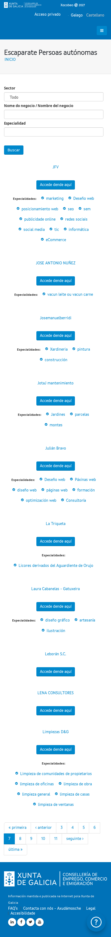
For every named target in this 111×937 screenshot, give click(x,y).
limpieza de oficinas (37, 784)
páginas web (57, 490)
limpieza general (36, 794)
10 (43, 839)
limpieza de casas (75, 794)
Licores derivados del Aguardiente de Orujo (56, 566)
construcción (56, 360)
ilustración (56, 631)
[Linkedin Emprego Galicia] (12, 922)
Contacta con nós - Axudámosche (52, 909)
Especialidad (15, 123)
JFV (56, 167)
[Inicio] (44, 5)
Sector (9, 88)
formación (86, 490)
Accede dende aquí (55, 185)
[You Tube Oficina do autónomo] (40, 922)
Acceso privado (47, 14)
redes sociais (76, 219)
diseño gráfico (57, 620)
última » (15, 850)
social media (34, 230)
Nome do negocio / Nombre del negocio (38, 105)
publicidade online (40, 219)
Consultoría (76, 501)
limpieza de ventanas (56, 805)
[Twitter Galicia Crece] (30, 922)
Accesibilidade (23, 913)
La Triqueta (55, 524)
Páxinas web (85, 480)
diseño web (27, 490)
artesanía (87, 620)
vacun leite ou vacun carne (70, 295)
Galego (76, 15)
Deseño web (83, 199)
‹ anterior (43, 828)
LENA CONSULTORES (55, 693)
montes (56, 425)
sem (87, 209)
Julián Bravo (55, 448)
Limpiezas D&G (56, 732)
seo (71, 209)
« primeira (17, 828)
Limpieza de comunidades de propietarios (56, 774)
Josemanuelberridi (55, 318)
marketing (55, 199)
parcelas (82, 415)
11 (55, 839)
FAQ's (13, 909)
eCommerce (56, 240)
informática (79, 230)
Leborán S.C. (55, 654)
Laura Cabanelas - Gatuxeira (55, 589)
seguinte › (75, 839)
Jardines (58, 415)
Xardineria (59, 349)
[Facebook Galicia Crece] (21, 922)
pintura (83, 349)
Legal (90, 909)
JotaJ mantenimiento (55, 383)
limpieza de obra (78, 784)
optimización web (41, 501)
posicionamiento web (40, 209)
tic (56, 230)
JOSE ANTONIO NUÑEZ (55, 263)
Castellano (94, 15)
